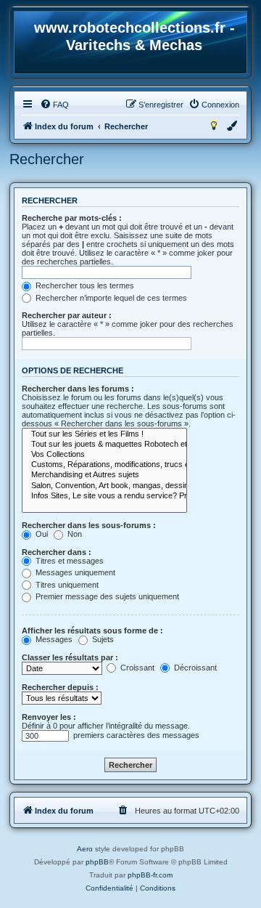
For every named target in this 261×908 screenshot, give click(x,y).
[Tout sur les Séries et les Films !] (104, 434)
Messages (52, 639)
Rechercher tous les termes (83, 285)
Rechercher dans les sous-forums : (89, 525)
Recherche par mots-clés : (72, 218)
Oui (40, 534)
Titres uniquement (66, 584)
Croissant (136, 667)
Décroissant (194, 667)
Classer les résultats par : (70, 657)
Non (73, 534)
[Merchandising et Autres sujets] (104, 475)
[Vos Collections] (104, 455)
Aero (85, 849)
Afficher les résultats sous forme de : (92, 630)
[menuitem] (54, 104)
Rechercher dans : (56, 552)
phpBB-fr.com (150, 875)
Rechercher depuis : (60, 687)
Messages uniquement (74, 572)
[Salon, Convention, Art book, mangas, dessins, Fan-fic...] (104, 486)
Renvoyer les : (49, 717)
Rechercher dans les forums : (78, 388)
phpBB (97, 862)
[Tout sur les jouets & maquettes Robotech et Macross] (104, 444)
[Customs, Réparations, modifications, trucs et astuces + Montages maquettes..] (104, 465)
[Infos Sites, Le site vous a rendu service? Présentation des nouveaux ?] (104, 496)
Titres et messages (68, 560)
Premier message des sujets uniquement (106, 596)
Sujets (102, 639)
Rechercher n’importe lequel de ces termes (110, 297)
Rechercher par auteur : (67, 315)
